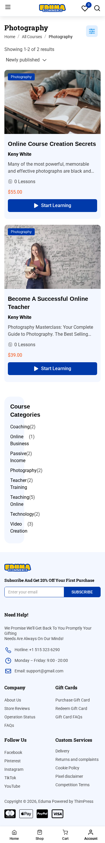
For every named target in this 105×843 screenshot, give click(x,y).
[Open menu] (8, 8)
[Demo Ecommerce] (52, 7)
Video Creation (18, 527)
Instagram (13, 769)
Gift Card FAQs (68, 717)
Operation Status (19, 717)
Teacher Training (18, 484)
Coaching (20, 427)
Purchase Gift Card (72, 700)
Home (9, 36)
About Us (12, 700)
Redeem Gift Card (71, 708)
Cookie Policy (67, 768)
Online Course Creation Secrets (52, 144)
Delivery (62, 751)
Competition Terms (72, 784)
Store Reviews (17, 708)
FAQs (9, 725)
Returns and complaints (77, 759)
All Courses (32, 36)
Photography (21, 77)
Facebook (13, 752)
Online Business (19, 440)
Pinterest (12, 761)
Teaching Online (19, 500)
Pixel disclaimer (69, 776)
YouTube (12, 786)
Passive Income (18, 457)
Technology (22, 514)
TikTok (10, 777)
